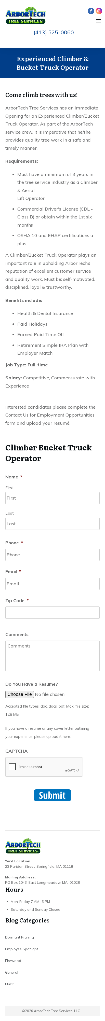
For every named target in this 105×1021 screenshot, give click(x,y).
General (11, 972)
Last (10, 513)
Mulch (10, 984)
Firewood (13, 960)
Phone (14, 543)
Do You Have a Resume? (31, 684)
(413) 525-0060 (54, 32)
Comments (17, 634)
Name (13, 477)
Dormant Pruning (19, 937)
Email (13, 571)
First (10, 487)
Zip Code (17, 600)
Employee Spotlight (21, 949)
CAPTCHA (16, 751)
